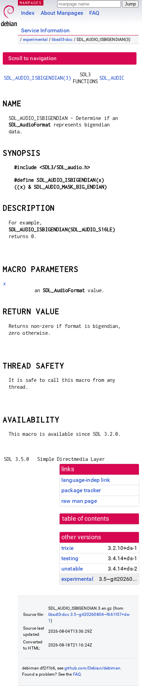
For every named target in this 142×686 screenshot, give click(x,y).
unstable (72, 568)
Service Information (45, 30)
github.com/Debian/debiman (92, 668)
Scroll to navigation (32, 58)
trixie (67, 548)
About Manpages (62, 13)
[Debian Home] (9, 14)
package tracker (81, 490)
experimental (35, 39)
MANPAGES (31, 2)
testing (69, 558)
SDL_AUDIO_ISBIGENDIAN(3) (37, 78)
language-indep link (85, 480)
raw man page (79, 501)
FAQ (94, 13)
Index (27, 13)
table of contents (85, 518)
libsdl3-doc (62, 39)
